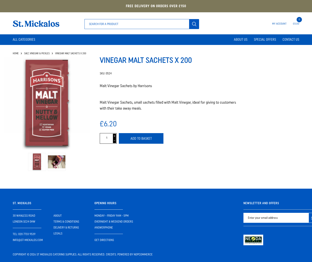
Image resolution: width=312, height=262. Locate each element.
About (57, 215)
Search (194, 24)
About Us (240, 40)
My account (279, 23)
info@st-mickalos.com (28, 240)
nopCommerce (143, 254)
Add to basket (141, 139)
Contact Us (290, 40)
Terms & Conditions (66, 221)
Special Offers (265, 40)
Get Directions (104, 240)
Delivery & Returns (66, 227)
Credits (111, 254)
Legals (57, 233)
